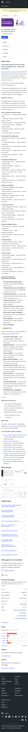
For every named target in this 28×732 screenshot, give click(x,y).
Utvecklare (4, 693)
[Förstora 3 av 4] (11, 479)
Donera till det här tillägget (8, 668)
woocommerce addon (21, 615)
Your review (4, 645)
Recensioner (6, 46)
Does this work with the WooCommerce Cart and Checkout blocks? (11, 505)
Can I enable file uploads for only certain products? (7, 516)
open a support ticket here (12, 426)
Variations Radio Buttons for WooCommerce (14, 453)
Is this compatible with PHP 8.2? (9, 554)
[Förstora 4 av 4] (24, 488)
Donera (17, 693)
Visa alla (25, 645)
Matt (3, 702)
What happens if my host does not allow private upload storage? (9, 535)
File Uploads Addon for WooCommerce (11, 71)
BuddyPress (5, 707)
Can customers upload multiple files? (10, 521)
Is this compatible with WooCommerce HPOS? (7, 511)
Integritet (3, 683)
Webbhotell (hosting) (6, 681)
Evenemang (18, 690)
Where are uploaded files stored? (9, 530)
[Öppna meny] (26, 2)
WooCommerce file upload (20, 618)
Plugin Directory (5, 6)
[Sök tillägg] (15, 15)
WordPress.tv (5, 695)
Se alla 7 (25, 607)
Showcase (17, 676)
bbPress (4, 704)
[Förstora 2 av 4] (24, 471)
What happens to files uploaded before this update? (8, 545)
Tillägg (16, 681)
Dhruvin (6, 575)
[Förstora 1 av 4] (11, 471)
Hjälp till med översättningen (17, 10)
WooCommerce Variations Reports (12, 459)
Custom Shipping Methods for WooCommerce (14, 435)
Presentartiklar (19, 695)
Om (2, 676)
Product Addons (23, 612)
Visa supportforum (5, 655)
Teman (16, 679)
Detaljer (5, 42)
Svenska (7, 713)
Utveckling (5, 53)
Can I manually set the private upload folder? (7, 540)
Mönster (17, 683)
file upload (16, 610)
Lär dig (3, 688)
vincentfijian (8, 417)
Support (5, 56)
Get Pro (4, 397)
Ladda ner (4, 37)
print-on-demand (22, 610)
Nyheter (3, 679)
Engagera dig (18, 688)
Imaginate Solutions (8, 33)
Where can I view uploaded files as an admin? (8, 525)
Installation (5, 49)
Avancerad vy (4, 622)
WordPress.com (6, 700)
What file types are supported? (9, 550)
